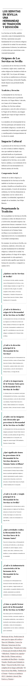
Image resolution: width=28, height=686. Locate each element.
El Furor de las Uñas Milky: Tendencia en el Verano (13, 670)
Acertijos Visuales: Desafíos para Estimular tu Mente (12, 662)
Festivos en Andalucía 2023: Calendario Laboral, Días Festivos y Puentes (12, 676)
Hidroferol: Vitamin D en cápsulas (13, 653)
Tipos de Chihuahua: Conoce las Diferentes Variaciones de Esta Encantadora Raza (11, 645)
